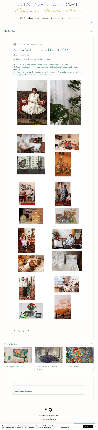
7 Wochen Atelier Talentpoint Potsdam (47, 367)
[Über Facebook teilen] (14, 331)
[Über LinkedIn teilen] (24, 331)
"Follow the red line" (75, 366)
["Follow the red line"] (80, 355)
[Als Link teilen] (28, 331)
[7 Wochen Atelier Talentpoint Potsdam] (48, 355)
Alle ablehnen (76, 427)
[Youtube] (50, 410)
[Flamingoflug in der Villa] (18, 355)
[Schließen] (96, 426)
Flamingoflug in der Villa (14, 366)
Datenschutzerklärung (44, 428)
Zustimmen (88, 427)
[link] (91, 22)
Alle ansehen (90, 344)
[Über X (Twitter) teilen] (19, 331)
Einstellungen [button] (65, 427)
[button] (91, 31)
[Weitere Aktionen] (83, 44)
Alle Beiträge (9, 31)
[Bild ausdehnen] (31, 155)
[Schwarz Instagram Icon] (46, 410)
